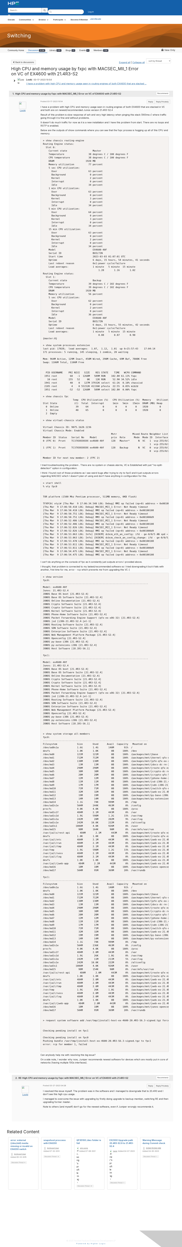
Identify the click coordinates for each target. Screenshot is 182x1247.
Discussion (36, 50)
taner (115, 1151)
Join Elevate (95, 19)
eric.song (84, 1148)
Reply (150, 102)
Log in (91, 12)
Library (54, 50)
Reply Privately (162, 102)
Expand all (124, 62)
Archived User (20, 1154)
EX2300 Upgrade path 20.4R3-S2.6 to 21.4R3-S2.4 (121, 1143)
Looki (23, 110)
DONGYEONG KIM (153, 1148)
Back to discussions (24, 62)
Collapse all (138, 62)
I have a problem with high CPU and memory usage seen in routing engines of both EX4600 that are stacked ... (86, 83)
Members (100, 50)
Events (83, 50)
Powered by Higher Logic (91, 1244)
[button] (27, 19)
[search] (45, 10)
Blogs (70, 50)
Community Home (16, 50)
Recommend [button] (162, 93)
